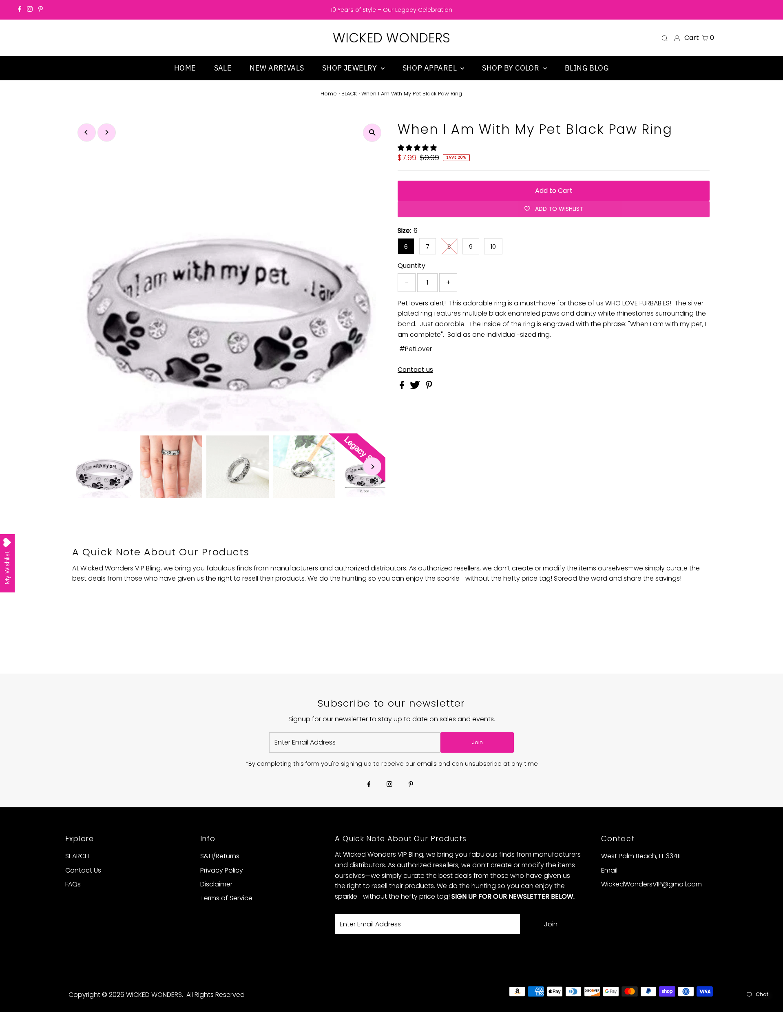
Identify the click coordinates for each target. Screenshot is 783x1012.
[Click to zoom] (372, 133)
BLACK (349, 93)
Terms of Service (226, 898)
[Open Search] (664, 38)
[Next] (106, 132)
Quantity (411, 265)
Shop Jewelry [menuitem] (350, 68)
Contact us (415, 370)
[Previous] (86, 132)
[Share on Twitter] (416, 386)
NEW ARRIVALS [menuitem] (277, 68)
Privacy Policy (221, 870)
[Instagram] (30, 10)
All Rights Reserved (215, 994)
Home (329, 93)
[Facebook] (19, 10)
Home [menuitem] (185, 68)
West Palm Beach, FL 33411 (641, 856)
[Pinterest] (40, 10)
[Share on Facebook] (403, 386)
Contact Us (83, 870)
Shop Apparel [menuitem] (431, 68)
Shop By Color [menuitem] (511, 68)
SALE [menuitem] (223, 68)
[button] (418, 147)
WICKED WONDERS (391, 38)
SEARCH (77, 856)
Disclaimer (216, 884)
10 (493, 247)
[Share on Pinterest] (429, 386)
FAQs (73, 884)
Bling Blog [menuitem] (587, 68)
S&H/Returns (219, 856)
